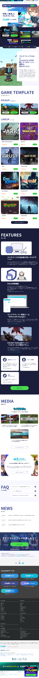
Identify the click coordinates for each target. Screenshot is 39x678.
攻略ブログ (20, 46)
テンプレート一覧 (6, 46)
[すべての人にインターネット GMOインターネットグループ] (32, 0)
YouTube (13, 467)
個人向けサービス (2, 675)
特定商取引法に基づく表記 (18, 643)
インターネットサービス (3, 674)
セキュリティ (18, 674)
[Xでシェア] (16, 563)
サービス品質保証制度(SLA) (31, 643)
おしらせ (33, 46)
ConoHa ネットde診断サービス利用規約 (28, 642)
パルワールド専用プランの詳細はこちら (15, 351)
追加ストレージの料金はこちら (7, 368)
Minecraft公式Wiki (19, 555)
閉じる (37, 666)
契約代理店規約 (12, 643)
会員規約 (1, 642)
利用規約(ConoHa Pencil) (7, 643)
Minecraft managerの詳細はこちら (14, 323)
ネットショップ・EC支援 (9, 674)
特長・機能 (13, 46)
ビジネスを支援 (14, 674)
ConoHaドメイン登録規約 (6, 642)
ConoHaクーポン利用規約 (20, 642)
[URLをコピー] (23, 563)
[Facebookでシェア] (19, 563)
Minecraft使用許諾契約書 (17, 554)
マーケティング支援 (23, 674)
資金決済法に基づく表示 (25, 643)
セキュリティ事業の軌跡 (3, 655)
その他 (6, 675)
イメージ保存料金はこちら (26, 367)
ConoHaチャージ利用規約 (13, 642)
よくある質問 (27, 46)
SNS (10, 467)
